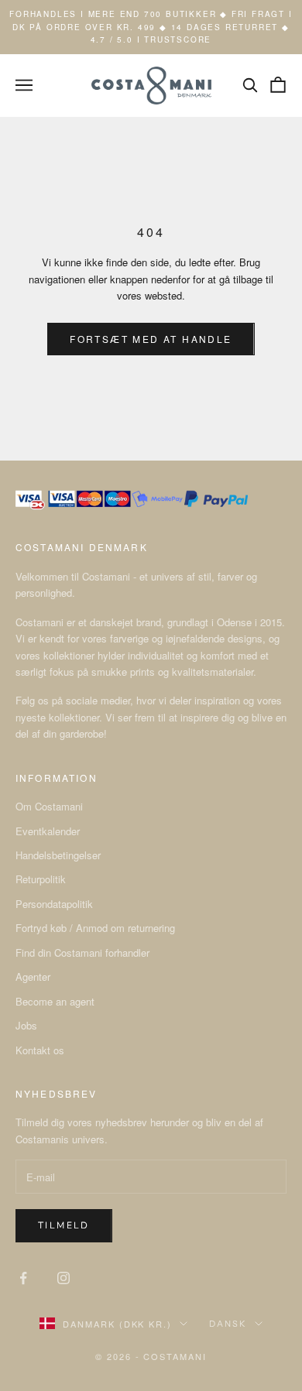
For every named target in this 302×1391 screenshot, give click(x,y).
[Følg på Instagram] (63, 1278)
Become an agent (54, 1001)
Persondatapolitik (54, 903)
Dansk (228, 1323)
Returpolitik (40, 879)
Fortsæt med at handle (151, 338)
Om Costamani (49, 806)
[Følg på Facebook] (23, 1278)
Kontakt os (39, 1050)
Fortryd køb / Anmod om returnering (95, 927)
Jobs (26, 1025)
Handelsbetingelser (58, 855)
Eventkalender (47, 831)
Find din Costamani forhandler (82, 952)
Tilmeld (64, 1225)
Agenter (32, 976)
